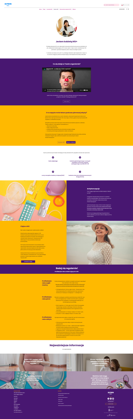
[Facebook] (126, 9)
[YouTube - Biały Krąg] (113, 399)
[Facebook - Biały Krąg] (111, 399)
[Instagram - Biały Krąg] (108, 399)
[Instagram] (128, 9)
